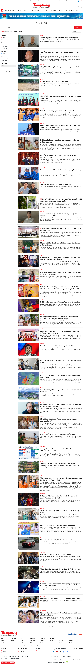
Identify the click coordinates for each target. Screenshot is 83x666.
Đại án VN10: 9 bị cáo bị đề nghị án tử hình (55, 554)
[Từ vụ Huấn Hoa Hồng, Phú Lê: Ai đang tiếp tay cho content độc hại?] (28, 422)
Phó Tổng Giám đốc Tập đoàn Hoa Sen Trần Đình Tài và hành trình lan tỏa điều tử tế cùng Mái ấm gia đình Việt (60, 288)
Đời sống (42, 137)
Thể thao (42, 10)
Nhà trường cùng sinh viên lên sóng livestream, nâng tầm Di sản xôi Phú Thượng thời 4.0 (61, 479)
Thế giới (28, 10)
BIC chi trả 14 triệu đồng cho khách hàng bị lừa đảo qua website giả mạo (60, 244)
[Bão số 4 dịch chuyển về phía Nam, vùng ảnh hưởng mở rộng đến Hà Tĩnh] (28, 378)
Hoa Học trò (54, 1)
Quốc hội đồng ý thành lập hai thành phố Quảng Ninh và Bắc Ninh (60, 391)
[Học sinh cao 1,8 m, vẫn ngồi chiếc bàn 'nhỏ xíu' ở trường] (28, 602)
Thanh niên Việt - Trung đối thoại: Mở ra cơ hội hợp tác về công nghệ (61, 229)
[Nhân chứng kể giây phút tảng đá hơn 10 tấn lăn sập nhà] (28, 572)
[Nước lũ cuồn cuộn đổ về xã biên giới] (28, 85)
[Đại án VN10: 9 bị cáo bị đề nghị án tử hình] (28, 558)
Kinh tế (9, 10)
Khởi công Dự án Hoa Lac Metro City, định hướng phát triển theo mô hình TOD (59, 332)
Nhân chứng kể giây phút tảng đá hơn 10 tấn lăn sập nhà (60, 569)
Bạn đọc (42, 523)
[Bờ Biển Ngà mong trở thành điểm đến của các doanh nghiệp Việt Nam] (28, 158)
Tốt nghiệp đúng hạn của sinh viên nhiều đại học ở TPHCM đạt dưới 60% (58, 450)
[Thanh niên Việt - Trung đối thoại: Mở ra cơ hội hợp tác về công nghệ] (28, 232)
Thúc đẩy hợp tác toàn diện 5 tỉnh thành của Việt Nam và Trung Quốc (60, 97)
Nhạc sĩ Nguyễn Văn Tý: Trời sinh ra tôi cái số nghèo (59, 38)
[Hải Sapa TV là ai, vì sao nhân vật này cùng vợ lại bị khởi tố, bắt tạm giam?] (28, 143)
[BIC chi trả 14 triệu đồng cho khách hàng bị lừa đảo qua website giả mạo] (28, 246)
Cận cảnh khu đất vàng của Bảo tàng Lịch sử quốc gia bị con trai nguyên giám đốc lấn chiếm (61, 200)
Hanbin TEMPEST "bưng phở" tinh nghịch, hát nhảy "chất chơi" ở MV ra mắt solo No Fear (61, 259)
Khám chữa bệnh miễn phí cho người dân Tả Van (57, 525)
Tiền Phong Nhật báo (34, 1)
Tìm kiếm (41, 23)
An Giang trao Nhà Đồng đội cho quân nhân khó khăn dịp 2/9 (61, 644)
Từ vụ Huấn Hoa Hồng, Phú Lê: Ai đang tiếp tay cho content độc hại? (58, 420)
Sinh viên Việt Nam (45, 1)
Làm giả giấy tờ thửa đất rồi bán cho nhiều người (57, 434)
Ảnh (3, 39)
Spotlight (43, 610)
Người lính (48, 10)
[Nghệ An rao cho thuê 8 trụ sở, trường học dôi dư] (28, 467)
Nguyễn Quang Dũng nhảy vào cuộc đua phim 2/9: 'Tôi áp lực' (60, 53)
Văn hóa (54, 10)
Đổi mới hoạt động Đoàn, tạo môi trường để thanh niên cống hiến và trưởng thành (60, 126)
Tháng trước (5, 58)
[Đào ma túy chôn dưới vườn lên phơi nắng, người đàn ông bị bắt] (28, 173)
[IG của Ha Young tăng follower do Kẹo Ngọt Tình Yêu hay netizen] (28, 275)
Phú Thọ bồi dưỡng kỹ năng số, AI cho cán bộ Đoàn (58, 111)
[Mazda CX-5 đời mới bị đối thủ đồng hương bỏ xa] (28, 543)
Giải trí (59, 10)
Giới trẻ (32, 10)
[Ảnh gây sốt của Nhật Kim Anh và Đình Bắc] (28, 188)
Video (77, 10)
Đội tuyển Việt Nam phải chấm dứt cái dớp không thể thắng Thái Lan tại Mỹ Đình (59, 497)
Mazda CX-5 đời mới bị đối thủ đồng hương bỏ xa (57, 540)
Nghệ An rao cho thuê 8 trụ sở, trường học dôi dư (57, 463)
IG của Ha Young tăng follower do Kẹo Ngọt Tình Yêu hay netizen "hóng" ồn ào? (60, 273)
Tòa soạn (61, 1)
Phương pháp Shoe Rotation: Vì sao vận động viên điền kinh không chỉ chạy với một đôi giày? (60, 318)
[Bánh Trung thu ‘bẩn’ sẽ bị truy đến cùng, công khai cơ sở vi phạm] (28, 364)
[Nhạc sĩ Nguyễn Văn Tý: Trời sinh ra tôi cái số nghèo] (28, 41)
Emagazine (5, 46)
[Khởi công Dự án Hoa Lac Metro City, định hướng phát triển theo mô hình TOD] (28, 335)
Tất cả (4, 37)
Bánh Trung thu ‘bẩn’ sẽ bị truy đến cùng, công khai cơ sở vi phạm (60, 361)
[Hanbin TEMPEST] (28, 261)
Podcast (5, 42)
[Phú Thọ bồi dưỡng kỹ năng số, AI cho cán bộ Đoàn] (28, 114)
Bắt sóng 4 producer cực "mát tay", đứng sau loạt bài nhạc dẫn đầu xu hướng (60, 614)
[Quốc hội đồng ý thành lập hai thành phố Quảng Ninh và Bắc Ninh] (28, 393)
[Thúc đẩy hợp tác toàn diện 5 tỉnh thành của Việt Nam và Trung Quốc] (28, 99)
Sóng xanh (14, 10)
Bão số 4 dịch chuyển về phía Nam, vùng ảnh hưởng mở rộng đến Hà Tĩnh (60, 376)
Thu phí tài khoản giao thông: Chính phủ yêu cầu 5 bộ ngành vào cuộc (59, 68)
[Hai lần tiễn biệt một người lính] (28, 631)
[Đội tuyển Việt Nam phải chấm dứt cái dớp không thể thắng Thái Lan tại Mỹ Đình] (28, 499)
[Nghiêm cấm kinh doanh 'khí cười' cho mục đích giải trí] (28, 305)
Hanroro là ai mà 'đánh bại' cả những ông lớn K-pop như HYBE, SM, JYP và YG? (60, 585)
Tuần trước (5, 56)
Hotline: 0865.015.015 (23, 1)
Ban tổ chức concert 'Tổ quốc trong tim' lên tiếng (57, 346)
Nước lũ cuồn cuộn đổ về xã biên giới (55, 81)
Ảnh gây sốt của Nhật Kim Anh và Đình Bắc (55, 184)
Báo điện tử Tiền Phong (41, 5)
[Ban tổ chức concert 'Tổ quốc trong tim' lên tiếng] (28, 349)
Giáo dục (63, 10)
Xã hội (6, 10)
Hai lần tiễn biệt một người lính (51, 628)
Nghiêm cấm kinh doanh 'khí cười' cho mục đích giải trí (60, 302)
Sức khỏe (24, 10)
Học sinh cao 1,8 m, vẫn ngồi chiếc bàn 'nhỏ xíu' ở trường (60, 598)
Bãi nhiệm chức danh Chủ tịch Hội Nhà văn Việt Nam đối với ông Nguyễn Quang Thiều (60, 405)
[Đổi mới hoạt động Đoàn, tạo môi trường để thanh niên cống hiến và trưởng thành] (28, 129)
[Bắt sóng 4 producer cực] (28, 616)
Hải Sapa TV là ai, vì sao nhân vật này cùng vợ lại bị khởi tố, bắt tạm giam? (60, 141)
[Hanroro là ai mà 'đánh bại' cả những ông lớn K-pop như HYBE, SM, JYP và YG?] (28, 587)
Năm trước (4, 60)
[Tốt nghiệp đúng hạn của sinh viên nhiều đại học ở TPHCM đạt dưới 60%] (28, 452)
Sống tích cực (44, 581)
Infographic (5, 48)
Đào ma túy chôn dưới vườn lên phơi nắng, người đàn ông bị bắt (60, 171)
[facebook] (79, 1)
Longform (5, 44)
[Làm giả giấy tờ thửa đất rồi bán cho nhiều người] (28, 437)
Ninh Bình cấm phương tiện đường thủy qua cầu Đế (58, 657)
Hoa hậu (73, 10)
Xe (51, 10)
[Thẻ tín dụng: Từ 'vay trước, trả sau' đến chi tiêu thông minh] (28, 514)
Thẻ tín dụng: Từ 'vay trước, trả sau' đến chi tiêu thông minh (59, 512)
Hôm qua (4, 55)
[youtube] (81, 1)
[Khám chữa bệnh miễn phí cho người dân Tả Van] (28, 528)
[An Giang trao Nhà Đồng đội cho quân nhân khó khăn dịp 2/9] (28, 646)
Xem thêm (81, 10)
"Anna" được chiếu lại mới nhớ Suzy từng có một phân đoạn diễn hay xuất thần (59, 215)
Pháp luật (37, 10)
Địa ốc (19, 10)
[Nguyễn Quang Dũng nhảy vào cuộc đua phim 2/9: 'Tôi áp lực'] (28, 56)
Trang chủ (2, 10)
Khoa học (68, 10)
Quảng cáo (67, 1)
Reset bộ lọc (9, 71)
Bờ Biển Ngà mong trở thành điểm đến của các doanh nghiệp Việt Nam (59, 156)
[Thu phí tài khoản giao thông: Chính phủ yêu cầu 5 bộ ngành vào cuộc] (28, 70)
